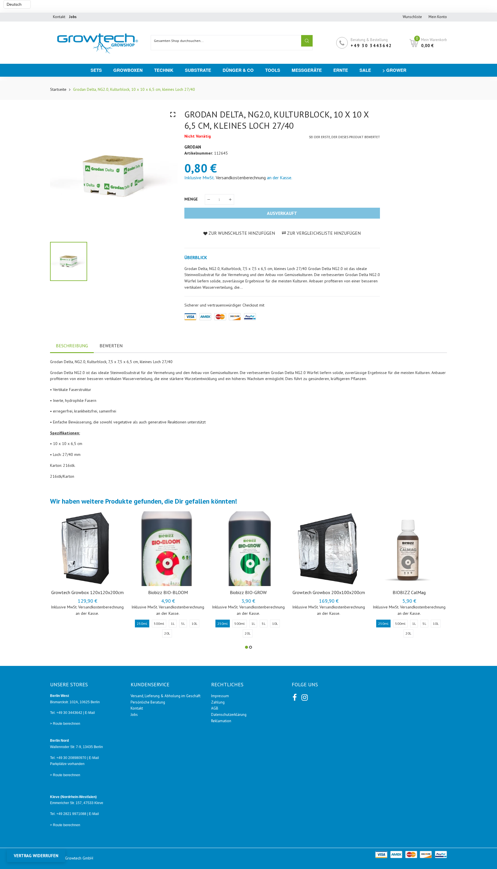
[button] (246, 647)
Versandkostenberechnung (241, 177)
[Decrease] (208, 199)
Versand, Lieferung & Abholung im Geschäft (165, 695)
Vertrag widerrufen (36, 855)
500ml (159, 623)
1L (173, 623)
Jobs (134, 714)
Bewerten (111, 345)
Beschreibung (72, 345)
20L (167, 633)
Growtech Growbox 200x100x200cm (329, 592)
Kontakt (59, 16)
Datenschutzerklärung (228, 714)
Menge (191, 199)
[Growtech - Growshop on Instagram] (304, 696)
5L (183, 623)
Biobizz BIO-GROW (248, 592)
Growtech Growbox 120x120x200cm (87, 592)
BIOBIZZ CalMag (409, 592)
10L (194, 623)
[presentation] (61, 580)
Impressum (220, 695)
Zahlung (218, 702)
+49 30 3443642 (371, 45)
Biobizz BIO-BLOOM (168, 592)
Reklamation (221, 720)
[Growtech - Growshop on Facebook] (294, 696)
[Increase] (230, 199)
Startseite (58, 89)
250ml (142, 623)
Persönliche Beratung (148, 702)
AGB (214, 708)
